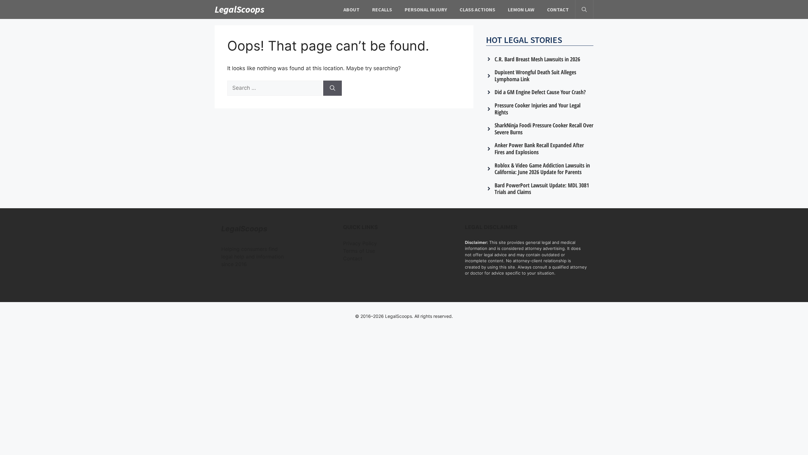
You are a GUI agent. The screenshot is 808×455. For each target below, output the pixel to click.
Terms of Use (359, 251)
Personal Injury (426, 9)
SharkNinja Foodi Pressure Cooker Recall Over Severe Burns (544, 128)
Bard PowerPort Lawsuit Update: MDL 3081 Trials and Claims (542, 188)
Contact (558, 9)
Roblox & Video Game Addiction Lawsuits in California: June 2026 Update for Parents (542, 168)
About (351, 9)
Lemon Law (521, 9)
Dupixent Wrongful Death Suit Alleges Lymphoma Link (535, 75)
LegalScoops (239, 9)
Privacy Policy (360, 243)
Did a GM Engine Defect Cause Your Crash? (540, 92)
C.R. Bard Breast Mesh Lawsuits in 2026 (537, 59)
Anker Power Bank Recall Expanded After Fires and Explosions (539, 148)
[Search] (332, 88)
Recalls (382, 9)
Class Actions (477, 9)
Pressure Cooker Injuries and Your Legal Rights (537, 108)
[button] (584, 9)
